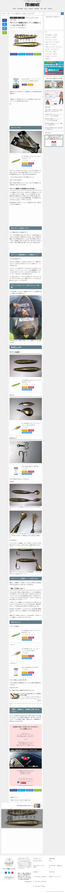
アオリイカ (48, 51)
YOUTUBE (31, 8)
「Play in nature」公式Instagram (40, 881)
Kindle (24, 84)
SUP (37, 17)
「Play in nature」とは (9, 878)
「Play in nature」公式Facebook (40, 876)
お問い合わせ (52, 871)
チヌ (47, 49)
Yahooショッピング (27, 165)
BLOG (25, 8)
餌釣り (48, 58)
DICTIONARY (20, 8)
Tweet (4, 25)
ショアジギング (55, 49)
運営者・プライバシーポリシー (56, 876)
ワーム (54, 39)
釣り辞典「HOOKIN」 (38, 860)
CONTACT (50, 8)
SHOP (45, 8)
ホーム (51, 860)
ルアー (19, 17)
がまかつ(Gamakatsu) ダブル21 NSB (29, 466)
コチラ (14, 719)
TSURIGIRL (36, 8)
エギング (54, 56)
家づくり (48, 37)
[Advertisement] (26, 67)
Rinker (26, 82)
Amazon (30, 84)
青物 (54, 37)
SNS (41, 8)
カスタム (15, 17)
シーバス (53, 44)
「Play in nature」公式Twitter (39, 886)
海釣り (23, 17)
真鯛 (15, 19)
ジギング (32, 17)
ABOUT (14, 8)
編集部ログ (36, 871)
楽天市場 (31, 163)
